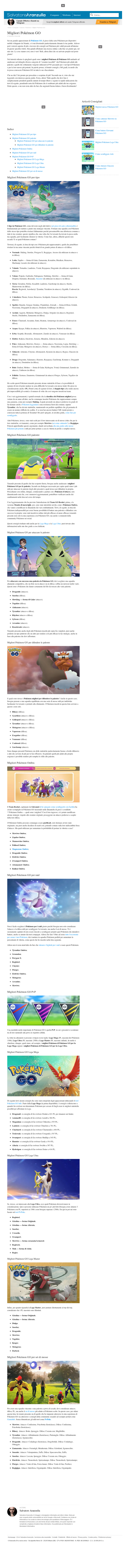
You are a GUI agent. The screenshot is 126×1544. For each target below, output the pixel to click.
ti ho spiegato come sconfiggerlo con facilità (57, 806)
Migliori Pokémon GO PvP (22, 156)
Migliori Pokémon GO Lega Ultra (30, 163)
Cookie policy (92, 1537)
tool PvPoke (20, 1212)
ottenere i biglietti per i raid (49, 945)
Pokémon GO (36, 40)
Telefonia (66, 14)
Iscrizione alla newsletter (43, 1537)
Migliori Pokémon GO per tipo (24, 134)
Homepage (11, 1537)
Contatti (54, 1537)
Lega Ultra (56, 523)
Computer (54, 14)
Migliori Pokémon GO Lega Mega (30, 159)
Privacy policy (82, 1537)
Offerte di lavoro (71, 1537)
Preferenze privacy (104, 1537)
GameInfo (11, 1419)
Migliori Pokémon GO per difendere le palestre (35, 144)
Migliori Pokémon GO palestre (24, 138)
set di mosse (30, 1411)
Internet (77, 14)
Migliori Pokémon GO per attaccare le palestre (35, 141)
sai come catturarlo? (60, 423)
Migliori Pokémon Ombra (22, 148)
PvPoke (48, 1419)
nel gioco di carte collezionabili (64, 226)
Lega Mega (44, 523)
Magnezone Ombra (20, 849)
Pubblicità (61, 1537)
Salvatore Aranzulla (14, 36)
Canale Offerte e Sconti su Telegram (27, 22)
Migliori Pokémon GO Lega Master (31, 167)
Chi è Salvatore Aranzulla (24, 1537)
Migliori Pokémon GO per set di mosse (27, 171)
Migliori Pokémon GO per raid (24, 152)
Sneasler (39, 278)
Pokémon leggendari (30, 404)
